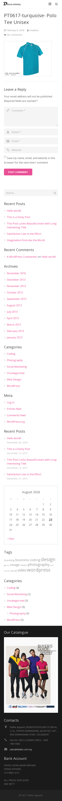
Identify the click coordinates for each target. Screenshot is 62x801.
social (13, 570)
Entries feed (14, 409)
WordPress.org (16, 421)
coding (35, 560)
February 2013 (15, 331)
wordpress (38, 570)
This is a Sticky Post (18, 217)
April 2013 (13, 318)
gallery (6, 565)
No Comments (14, 34)
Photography (15, 360)
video (21, 570)
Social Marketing (17, 366)
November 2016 (16, 273)
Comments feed (16, 415)
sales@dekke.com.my (21, 749)
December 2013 (16, 279)
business (22, 560)
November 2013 (16, 286)
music (23, 565)
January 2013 (14, 337)
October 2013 (15, 292)
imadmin (33, 30)
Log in (10, 402)
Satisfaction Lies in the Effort (24, 234)
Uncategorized (15, 373)
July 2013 (12, 312)
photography (38, 564)
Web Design (14, 379)
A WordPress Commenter (22, 256)
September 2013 (16, 299)
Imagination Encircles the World (26, 240)
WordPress (13, 386)
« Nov (10, 538)
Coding (11, 354)
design (48, 559)
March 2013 (14, 324)
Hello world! (14, 210)
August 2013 (14, 305)
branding (9, 560)
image (15, 564)
